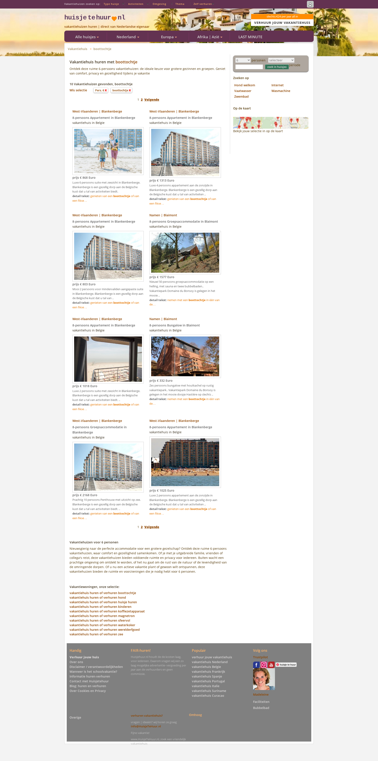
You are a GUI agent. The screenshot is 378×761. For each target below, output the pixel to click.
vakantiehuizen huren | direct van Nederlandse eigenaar (106, 26)
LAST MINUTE (250, 36)
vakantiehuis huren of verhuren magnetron (102, 616)
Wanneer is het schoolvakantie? (93, 671)
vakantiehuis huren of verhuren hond (98, 597)
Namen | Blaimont (163, 215)
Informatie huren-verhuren (90, 676)
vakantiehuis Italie (205, 686)
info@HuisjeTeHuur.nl (146, 726)
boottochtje (102, 49)
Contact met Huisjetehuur (89, 681)
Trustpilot (260, 657)
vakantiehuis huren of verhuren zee (96, 634)
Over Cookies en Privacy (88, 691)
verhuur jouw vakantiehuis (212, 657)
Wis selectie (78, 90)
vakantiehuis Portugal (208, 681)
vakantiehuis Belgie (206, 667)
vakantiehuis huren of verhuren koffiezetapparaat (107, 611)
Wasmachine (280, 91)
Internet (277, 85)
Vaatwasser (242, 91)
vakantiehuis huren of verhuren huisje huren (103, 602)
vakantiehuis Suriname (209, 691)
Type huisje (111, 3)
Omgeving (159, 3)
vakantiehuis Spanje (207, 676)
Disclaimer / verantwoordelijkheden (96, 667)
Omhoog (195, 715)
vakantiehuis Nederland (210, 662)
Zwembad (241, 96)
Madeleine (261, 694)
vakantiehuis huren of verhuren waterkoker (102, 625)
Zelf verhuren (203, 3)
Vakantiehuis (77, 49)
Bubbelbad (261, 708)
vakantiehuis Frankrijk (208, 671)
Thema (179, 3)
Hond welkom (244, 85)
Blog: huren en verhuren (88, 686)
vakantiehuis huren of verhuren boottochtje (103, 593)
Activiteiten (136, 3)
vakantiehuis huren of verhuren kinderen (100, 607)
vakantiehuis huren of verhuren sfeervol (100, 620)
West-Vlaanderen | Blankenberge (97, 111)
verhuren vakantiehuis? (147, 716)
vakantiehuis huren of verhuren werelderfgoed (105, 630)
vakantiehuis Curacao (208, 695)
